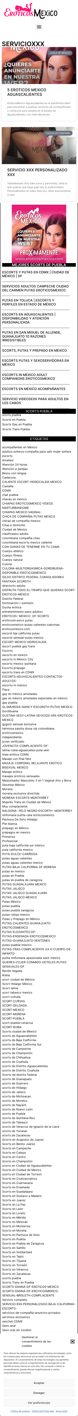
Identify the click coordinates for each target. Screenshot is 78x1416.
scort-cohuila (11, 997)
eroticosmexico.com (16, 629)
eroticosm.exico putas (17, 620)
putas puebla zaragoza (18, 910)
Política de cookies (20, 1411)
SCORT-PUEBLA (13, 1018)
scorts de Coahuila (15, 1061)
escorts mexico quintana (19, 663)
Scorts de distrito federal (19, 1074)
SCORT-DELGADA (14, 1005)
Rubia (6, 975)
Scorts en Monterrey (16, 1226)
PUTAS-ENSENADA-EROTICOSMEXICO (29, 936)
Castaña (7, 486)
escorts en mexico (15, 655)
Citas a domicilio (13, 525)
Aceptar (39, 1383)
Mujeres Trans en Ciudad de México (26, 802)
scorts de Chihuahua (16, 1057)
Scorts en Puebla (14, 419)
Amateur (8, 460)
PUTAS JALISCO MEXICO (19, 897)
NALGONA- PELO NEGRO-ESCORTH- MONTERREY (37, 810)
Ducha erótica (11, 607)
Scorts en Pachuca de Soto (21, 1235)
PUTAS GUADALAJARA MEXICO (24, 884)
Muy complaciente (14, 806)
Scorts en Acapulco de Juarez (23, 1139)
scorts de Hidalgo (14, 1087)
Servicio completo (14, 1300)
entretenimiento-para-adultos (22, 611)
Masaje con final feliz (16, 759)
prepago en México (15, 828)
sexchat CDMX (12, 1321)
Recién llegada (12, 971)
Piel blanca (9, 823)
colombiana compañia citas (21, 538)
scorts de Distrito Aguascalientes (25, 1066)
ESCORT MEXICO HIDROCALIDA (24, 642)
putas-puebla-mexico (17, 945)
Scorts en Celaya (14, 1152)
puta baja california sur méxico (23, 845)
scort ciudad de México (18, 979)
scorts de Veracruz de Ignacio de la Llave (30, 1126)
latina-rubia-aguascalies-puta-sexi (25, 750)
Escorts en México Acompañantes (33, 389)
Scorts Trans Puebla (16, 429)
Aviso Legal (61, 1411)
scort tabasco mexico (17, 992)
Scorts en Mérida (14, 1217)
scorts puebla (11, 415)
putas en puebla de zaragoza (22, 880)
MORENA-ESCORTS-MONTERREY (25, 798)
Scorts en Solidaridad (17, 1252)
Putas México (11, 901)
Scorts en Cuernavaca (17, 1183)
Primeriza (8, 836)
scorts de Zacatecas (16, 1135)
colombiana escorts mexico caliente (27, 542)
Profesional (10, 841)
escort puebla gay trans (18, 646)
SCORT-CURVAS (13, 1001)
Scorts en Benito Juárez (18, 1144)
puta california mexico (17, 849)
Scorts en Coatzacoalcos (19, 1178)
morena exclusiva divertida (20, 793)
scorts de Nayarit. (14, 1105)
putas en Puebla (13, 875)
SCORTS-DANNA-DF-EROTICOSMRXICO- (30, 1291)
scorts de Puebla (13, 1113)
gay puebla (9, 702)
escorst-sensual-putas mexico (23, 637)
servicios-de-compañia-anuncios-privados (31, 1312)
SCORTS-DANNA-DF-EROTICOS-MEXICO (30, 1287)
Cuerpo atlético (13, 551)
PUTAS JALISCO (13, 888)
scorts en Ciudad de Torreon (22, 1174)
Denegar (39, 1393)
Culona (7, 564)
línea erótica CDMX (15, 754)
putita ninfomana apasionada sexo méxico (31, 958)
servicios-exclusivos (16, 1317)
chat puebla (10, 495)
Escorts (7, 650)
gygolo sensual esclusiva (19, 724)
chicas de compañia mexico (21, 521)
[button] (72, 1341)
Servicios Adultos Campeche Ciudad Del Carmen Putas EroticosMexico (35, 288)
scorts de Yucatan (14, 1131)
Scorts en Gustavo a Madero (22, 1196)
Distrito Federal (12, 598)
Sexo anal (9, 1325)
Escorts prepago (13, 668)
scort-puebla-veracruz (17, 1023)
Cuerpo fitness (12, 555)
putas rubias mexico (16, 914)
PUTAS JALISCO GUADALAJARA (24, 893)
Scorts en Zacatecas (16, 1274)
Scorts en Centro (14, 1157)
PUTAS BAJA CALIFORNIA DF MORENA (29, 867)
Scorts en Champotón (17, 1161)
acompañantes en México (19, 447)
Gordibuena (10, 711)
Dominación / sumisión (17, 603)
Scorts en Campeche (16, 1148)
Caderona (9, 477)
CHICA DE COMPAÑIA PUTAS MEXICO (28, 516)
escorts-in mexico (14, 685)
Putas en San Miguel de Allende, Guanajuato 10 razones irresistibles (31, 336)
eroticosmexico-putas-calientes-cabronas (31, 624)
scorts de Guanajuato (17, 1079)
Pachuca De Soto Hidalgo (20, 819)
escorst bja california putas (21, 633)
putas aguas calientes (17, 858)
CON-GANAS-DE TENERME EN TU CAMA (30, 547)
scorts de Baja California (19, 1040)
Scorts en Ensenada (16, 1187)
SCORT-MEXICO (13, 1010)
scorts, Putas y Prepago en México (34, 350)
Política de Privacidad (43, 1411)
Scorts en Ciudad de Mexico (21, 1170)
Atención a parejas (15, 469)
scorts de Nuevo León (17, 1109)
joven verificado (13, 741)
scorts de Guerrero (15, 1083)
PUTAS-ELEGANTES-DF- (19, 932)
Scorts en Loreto (13, 1213)
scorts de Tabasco (15, 1122)
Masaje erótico (12, 772)
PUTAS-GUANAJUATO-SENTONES (26, 940)
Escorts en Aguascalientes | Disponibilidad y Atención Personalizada (29, 318)
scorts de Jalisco (14, 1092)
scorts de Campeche (16, 1049)
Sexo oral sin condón (16, 1330)
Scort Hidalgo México (17, 984)
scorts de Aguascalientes (19, 1036)
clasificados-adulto (15, 534)
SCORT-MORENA (14, 1014)
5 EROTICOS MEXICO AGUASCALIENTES (26, 92)
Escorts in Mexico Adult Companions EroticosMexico (28, 377)
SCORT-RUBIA (12, 1027)
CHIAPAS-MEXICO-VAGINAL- (22, 512)
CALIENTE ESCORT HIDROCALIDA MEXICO (31, 482)
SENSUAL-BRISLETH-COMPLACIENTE (28, 1295)
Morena (7, 789)
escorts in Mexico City (17, 659)
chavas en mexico (14, 499)
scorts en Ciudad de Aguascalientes (27, 1165)
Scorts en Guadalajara (17, 1191)
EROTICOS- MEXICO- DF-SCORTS (25, 616)
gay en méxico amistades (19, 694)
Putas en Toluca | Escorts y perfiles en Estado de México (29, 302)
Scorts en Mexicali (15, 1222)
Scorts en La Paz (14, 1204)
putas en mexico (13, 871)
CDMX (6, 490)
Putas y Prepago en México (21, 919)
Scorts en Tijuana (14, 1261)
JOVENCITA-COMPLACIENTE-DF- (25, 746)
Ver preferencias (39, 1402)
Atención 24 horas (14, 464)
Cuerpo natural (12, 559)
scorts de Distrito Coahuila (20, 1070)
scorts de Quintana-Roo (18, 1118)
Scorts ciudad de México (19, 1031)
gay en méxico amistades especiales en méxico (34, 698)
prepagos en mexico (16, 832)
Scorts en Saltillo (14, 1248)
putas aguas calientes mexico (22, 862)
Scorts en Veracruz (15, 1269)
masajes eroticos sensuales (21, 776)
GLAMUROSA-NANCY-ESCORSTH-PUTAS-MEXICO (37, 707)
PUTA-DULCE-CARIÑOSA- (20, 854)
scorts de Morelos (14, 1100)
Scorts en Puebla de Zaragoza (23, 1243)
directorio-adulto (14, 585)
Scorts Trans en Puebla (18, 1282)
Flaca (5, 689)
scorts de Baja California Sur (22, 1044)
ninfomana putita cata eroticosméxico (28, 815)
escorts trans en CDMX (18, 672)
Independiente (12, 737)
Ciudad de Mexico (14, 529)
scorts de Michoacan (16, 1096)
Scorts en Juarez (14, 1200)
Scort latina (10, 988)
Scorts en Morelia (14, 1230)
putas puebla (11, 906)
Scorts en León (12, 1209)
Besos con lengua (14, 473)
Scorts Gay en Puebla (17, 424)
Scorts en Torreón (14, 1265)
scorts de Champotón (17, 1053)
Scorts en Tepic (13, 1256)
